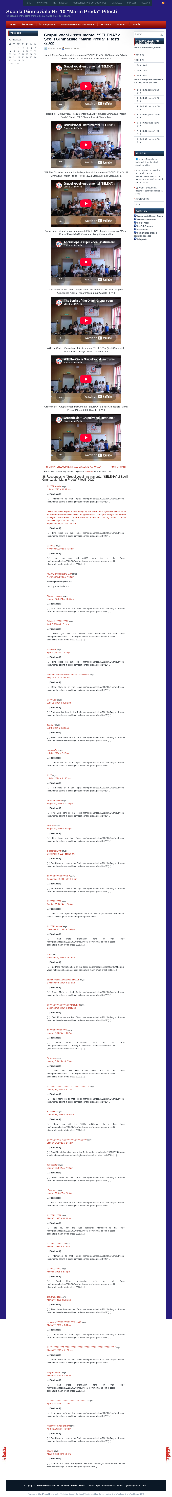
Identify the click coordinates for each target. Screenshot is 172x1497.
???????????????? (56, 1243)
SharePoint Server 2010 (134, 1493)
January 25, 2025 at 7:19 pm (60, 1167)
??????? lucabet (54, 926)
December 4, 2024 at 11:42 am (61, 957)
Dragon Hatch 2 (54, 1372)
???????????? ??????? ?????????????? (67, 1139)
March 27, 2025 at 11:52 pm (60, 1350)
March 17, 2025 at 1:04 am (59, 1324)
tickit (49, 954)
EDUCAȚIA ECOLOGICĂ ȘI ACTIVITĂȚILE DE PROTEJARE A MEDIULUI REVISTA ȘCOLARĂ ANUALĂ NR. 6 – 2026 (149, 176)
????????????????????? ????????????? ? (68, 1086)
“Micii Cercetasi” (119, 466)
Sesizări (145, 3)
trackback (89, 471)
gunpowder (52, 749)
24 (27, 57)
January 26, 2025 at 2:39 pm (60, 1193)
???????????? (54, 901)
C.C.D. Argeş (143, 222)
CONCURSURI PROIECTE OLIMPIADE (89, 3)
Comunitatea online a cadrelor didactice (145, 234)
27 (10, 60)
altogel (50, 1450)
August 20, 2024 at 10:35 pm (60, 803)
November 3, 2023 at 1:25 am (60, 548)
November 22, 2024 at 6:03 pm (61, 929)
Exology (50, 724)
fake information (54, 800)
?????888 (51, 699)
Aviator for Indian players (58, 1425)
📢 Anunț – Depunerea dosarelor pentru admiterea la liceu (149, 190)
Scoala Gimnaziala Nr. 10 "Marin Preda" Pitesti (61, 11)
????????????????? (57, 1029)
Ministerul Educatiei (146, 219)
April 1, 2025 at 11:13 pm (58, 1403)
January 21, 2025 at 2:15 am (60, 1142)
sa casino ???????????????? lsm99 (64, 1321)
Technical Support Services (71, 1493)
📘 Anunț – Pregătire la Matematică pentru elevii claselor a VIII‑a (147, 162)
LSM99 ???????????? (57, 621)
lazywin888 (52, 1164)
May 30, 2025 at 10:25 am (59, 1453)
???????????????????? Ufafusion (63, 1004)
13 (10, 54)
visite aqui (51, 649)
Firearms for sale (54, 595)
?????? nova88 (54, 486)
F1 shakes (51, 1111)
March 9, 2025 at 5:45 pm (58, 1271)
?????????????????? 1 (58, 875)
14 (14, 54)
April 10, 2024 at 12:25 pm (59, 652)
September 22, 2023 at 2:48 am (61, 523)
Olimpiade (142, 239)
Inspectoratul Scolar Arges (150, 216)
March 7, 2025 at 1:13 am (58, 1246)
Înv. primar (42, 3)
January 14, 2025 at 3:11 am (60, 1089)
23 (23, 57)
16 (23, 54)
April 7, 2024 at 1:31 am (58, 624)
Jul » (17, 63)
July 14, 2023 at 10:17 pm (59, 489)
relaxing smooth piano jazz (59, 573)
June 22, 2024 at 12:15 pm (59, 702)
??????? (51, 545)
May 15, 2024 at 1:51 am (58, 677)
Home (28, 3)
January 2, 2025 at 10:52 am (60, 1032)
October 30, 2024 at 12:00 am (60, 904)
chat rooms (52, 1190)
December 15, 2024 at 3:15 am (61, 982)
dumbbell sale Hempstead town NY (63, 979)
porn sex (51, 825)
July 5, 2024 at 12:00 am (58, 727)
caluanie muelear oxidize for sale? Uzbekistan (68, 674)
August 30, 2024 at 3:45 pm (59, 828)
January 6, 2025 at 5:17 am (59, 1061)
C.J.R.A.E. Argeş (145, 226)
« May (10, 63)
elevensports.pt (54, 1296)
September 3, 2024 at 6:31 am (61, 853)
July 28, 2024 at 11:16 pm (59, 778)
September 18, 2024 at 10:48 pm (62, 878)
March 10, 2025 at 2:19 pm (59, 1299)
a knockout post (54, 850)
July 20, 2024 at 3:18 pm (58, 753)
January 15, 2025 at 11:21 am (60, 1114)
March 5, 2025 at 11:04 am (59, 1218)
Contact (131, 3)
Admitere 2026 (142, 198)
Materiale (117, 3)
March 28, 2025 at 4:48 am (59, 1375)
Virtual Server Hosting (102, 1493)
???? (49, 775)
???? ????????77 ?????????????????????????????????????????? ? (81, 1347)
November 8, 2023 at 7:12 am (60, 576)
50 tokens (51, 1058)
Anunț (138, 204)
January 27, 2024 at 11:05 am (60, 598)
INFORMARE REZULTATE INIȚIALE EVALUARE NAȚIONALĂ (73, 466)
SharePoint (116, 1493)
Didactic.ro (142, 229)
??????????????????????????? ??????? (67, 1400)
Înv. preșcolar (60, 3)
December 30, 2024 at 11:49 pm (61, 1007)
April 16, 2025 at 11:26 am (59, 1428)
